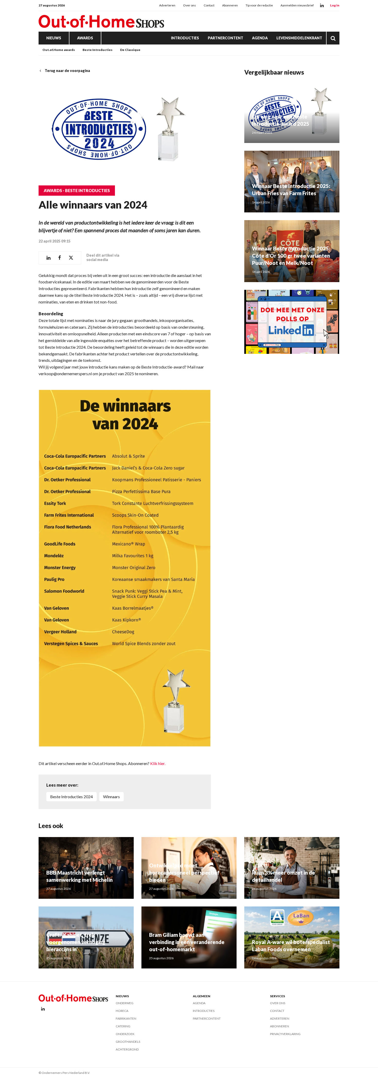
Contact (209, 5)
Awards (85, 38)
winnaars (111, 796)
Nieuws (53, 38)
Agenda (260, 38)
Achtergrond (127, 1049)
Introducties (185, 38)
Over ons (189, 5)
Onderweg (124, 1003)
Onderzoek (125, 1034)
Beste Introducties (97, 50)
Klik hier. (157, 763)
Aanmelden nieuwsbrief (297, 5)
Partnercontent (225, 38)
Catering (123, 1026)
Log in (334, 5)
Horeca (122, 1011)
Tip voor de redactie (259, 5)
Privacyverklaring (285, 1034)
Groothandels (128, 1042)
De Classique (130, 50)
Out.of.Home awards (58, 50)
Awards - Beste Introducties (77, 190)
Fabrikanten (126, 1018)
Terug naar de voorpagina (67, 70)
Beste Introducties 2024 (71, 796)
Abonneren (230, 5)
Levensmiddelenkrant (299, 38)
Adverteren (167, 5)
